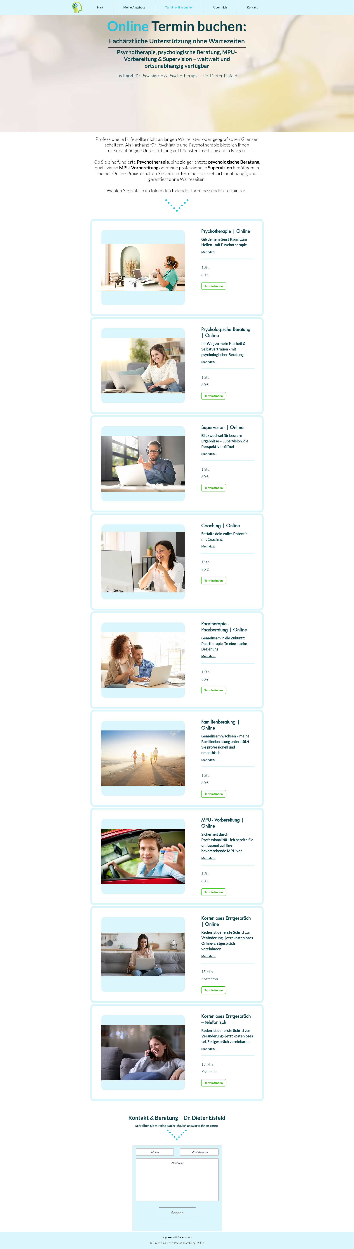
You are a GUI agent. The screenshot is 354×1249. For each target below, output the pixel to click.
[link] (227, 231)
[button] (134, 7)
